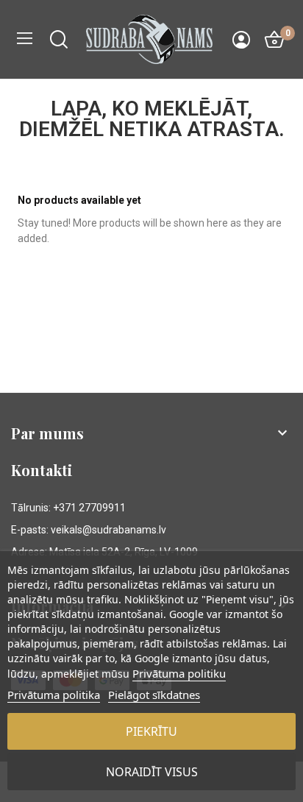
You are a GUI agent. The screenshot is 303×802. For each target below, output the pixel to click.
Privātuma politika (53, 694)
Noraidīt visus (152, 772)
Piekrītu (151, 731)
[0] (274, 40)
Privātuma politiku (179, 673)
